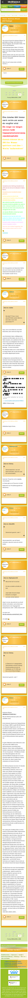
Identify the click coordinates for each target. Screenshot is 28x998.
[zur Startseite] (14, 2)
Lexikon (17, 6)
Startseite (4, 6)
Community (3, 15)
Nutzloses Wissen (23, 15)
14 (19, 92)
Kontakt (21, 954)
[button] (23, 9)
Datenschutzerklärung (6, 956)
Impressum (14, 954)
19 (16, 94)
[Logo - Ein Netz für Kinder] (14, 972)
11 (9, 92)
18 (13, 94)
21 (23, 94)
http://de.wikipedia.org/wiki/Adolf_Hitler (12, 614)
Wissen (10, 6)
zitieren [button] (21, 69)
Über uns (23, 956)
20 (20, 94)
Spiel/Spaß (23, 6)
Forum (8, 15)
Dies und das (14, 15)
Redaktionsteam (5, 954)
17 (9, 94)
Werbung (16, 956)
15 (23, 92)
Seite (14, 90)
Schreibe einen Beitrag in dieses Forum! (14, 82)
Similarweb (23, 966)
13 (16, 92)
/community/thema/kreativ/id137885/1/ (14, 400)
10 (6, 92)
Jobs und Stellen (5, 958)
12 (13, 92)
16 (6, 94)
